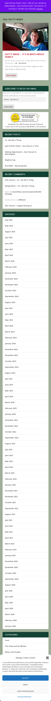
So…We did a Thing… (13, 140)
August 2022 (10, 443)
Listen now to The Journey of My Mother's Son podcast (25, 127)
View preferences (25, 691)
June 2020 (9, 597)
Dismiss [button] (40, 9)
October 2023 (10, 361)
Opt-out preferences (24, 696)
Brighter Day (10, 160)
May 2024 (9, 320)
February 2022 (11, 479)
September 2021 (11, 508)
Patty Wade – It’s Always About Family (24, 55)
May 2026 (9, 226)
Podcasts (42, 61)
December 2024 (11, 279)
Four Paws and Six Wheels (15, 646)
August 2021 (10, 514)
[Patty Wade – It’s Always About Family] (26, 37)
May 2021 (9, 532)
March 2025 (9, 261)
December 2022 (11, 420)
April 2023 (9, 396)
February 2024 (11, 337)
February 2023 (11, 408)
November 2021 (11, 496)
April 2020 (9, 608)
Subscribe (8, 107)
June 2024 (9, 314)
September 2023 (11, 367)
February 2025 (11, 267)
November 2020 (11, 567)
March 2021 (9, 544)
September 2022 (11, 438)
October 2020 (10, 573)
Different (22, 200)
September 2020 (11, 579)
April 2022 (9, 467)
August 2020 (10, 585)
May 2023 (9, 391)
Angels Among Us (24, 206)
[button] (47, 658)
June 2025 (9, 243)
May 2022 (9, 461)
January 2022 (10, 485)
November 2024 (11, 284)
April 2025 (9, 255)
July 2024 (8, 308)
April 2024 (9, 326)
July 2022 (8, 449)
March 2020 (9, 614)
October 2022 (10, 432)
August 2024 (10, 302)
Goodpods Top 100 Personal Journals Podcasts (25, 124)
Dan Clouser (11, 61)
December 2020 (11, 561)
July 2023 (8, 379)
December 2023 (11, 349)
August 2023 (10, 373)
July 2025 (8, 237)
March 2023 (9, 402)
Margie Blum (10, 186)
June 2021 (9, 526)
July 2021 (8, 520)
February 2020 (11, 620)
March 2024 (9, 332)
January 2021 (10, 555)
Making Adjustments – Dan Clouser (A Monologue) (20, 153)
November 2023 (11, 355)
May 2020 (9, 602)
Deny (25, 684)
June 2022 (9, 455)
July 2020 (8, 591)
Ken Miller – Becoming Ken (16, 166)
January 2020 (10, 626)
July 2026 (8, 220)
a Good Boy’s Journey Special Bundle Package (23, 193)
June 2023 (9, 385)
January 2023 (10, 414)
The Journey (9, 63)
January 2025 (10, 273)
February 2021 (11, 549)
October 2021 (10, 502)
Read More (11, 75)
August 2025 (10, 231)
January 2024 (10, 343)
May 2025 (9, 249)
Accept (25, 678)
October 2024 (10, 290)
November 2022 (11, 426)
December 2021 (11, 491)
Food (7, 640)
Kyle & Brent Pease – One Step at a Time (22, 146)
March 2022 (9, 473)
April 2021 (9, 538)
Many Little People (32, 61)
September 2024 (11, 296)
